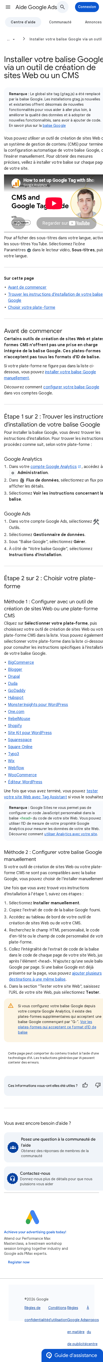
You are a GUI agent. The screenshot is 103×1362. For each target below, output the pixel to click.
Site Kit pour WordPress (30, 732)
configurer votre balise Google (71, 387)
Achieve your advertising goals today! (35, 1232)
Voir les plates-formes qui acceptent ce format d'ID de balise (57, 1027)
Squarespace (20, 739)
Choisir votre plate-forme (31, 307)
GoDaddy (17, 690)
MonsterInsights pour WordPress (38, 704)
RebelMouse (19, 718)
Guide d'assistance (75, 1355)
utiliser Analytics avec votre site (70, 834)
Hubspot (16, 697)
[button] (8, 7)
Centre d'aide (23, 22)
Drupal (14, 676)
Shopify (15, 725)
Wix (11, 760)
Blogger (15, 669)
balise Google (54, 125)
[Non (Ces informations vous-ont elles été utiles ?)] (98, 1086)
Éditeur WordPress (25, 782)
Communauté (60, 22)
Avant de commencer (27, 287)
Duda (13, 683)
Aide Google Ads (36, 7)
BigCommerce (21, 662)
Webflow (16, 768)
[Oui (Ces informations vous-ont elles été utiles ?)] (85, 1086)
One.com (16, 711)
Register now (19, 1262)
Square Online (20, 746)
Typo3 (13, 753)
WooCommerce (22, 775)
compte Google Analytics (53, 466)
